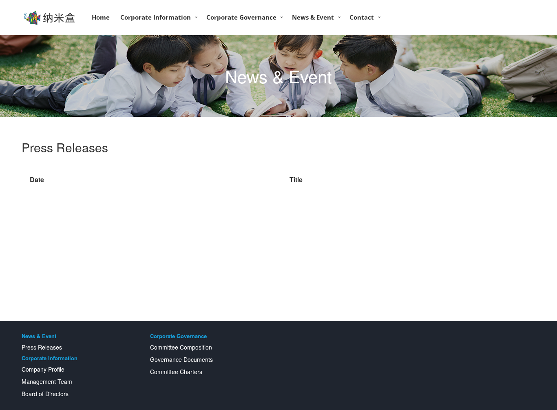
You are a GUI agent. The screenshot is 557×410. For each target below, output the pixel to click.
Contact (361, 17)
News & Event (313, 17)
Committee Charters (176, 372)
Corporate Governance (241, 17)
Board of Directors (45, 394)
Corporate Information (155, 17)
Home (101, 17)
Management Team (47, 381)
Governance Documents (181, 359)
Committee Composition (181, 347)
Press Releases (42, 347)
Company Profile (43, 369)
